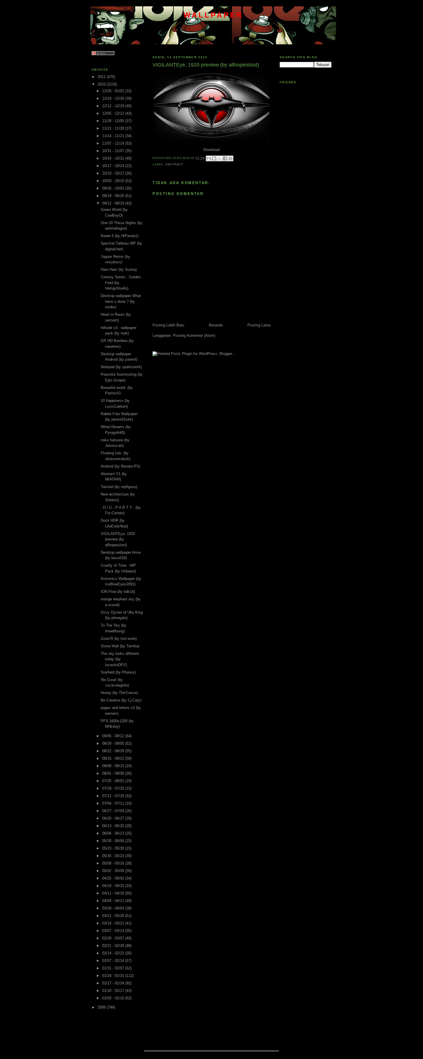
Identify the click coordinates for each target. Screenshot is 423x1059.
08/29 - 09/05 (113, 743)
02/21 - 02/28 (113, 945)
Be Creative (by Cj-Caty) (121, 700)
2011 (102, 77)
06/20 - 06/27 (113, 818)
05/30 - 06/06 (113, 841)
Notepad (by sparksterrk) (121, 367)
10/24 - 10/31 (113, 158)
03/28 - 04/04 (113, 908)
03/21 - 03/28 (113, 916)
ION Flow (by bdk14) (118, 591)
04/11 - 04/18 (113, 893)
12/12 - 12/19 (113, 106)
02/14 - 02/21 (113, 953)
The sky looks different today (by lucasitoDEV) (120, 659)
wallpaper (213, 15)
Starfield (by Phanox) (118, 672)
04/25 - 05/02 (113, 878)
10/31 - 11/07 (113, 151)
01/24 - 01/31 (113, 975)
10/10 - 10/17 (113, 173)
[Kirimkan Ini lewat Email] (209, 158)
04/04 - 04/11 (113, 901)
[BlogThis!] (214, 158)
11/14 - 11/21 (113, 136)
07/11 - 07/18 (113, 796)
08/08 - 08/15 (113, 766)
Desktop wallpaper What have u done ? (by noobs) (121, 301)
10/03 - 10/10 (113, 181)
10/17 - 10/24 (113, 166)
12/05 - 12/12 (113, 113)
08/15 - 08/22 (113, 758)
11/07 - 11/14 (113, 143)
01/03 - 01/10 (113, 998)
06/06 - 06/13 (113, 833)
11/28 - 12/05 (113, 121)
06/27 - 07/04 (113, 811)
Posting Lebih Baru (168, 325)
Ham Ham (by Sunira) (119, 269)
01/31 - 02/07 (113, 968)
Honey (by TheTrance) (119, 693)
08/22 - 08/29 (113, 751)
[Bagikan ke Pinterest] (230, 158)
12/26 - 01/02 (113, 91)
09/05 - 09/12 (113, 736)
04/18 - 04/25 (113, 886)
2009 (102, 1007)
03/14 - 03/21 (113, 923)
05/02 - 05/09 (113, 871)
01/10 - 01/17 (113, 990)
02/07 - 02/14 (113, 960)
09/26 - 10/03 (113, 188)
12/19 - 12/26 (113, 98)
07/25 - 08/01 (113, 781)
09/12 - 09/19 (113, 203)
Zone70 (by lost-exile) (119, 638)
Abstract (174, 164)
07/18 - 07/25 (113, 788)
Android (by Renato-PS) (120, 466)
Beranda (216, 325)
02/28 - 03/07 (113, 938)
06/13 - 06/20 (113, 826)
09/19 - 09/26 (113, 196)
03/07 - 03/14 (113, 930)
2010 (102, 84)
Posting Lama (258, 325)
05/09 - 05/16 (113, 863)
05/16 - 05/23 (113, 856)
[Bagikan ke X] (219, 158)
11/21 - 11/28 (113, 128)
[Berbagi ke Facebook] (225, 158)
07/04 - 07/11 (113, 803)
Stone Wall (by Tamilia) (120, 646)
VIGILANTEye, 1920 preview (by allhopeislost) (118, 539)
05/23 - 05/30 (113, 848)
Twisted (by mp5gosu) (119, 487)
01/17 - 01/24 (113, 983)
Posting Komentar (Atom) (194, 335)
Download (211, 149)
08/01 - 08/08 (113, 773)
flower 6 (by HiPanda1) (119, 236)
